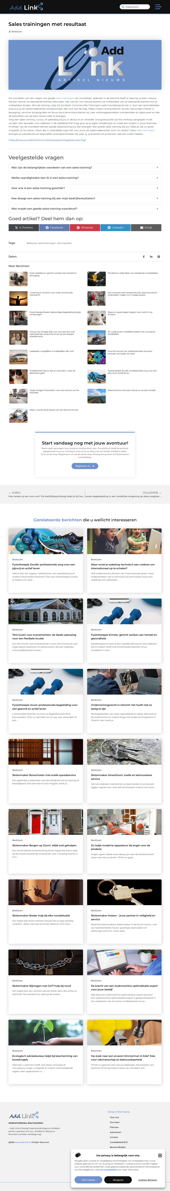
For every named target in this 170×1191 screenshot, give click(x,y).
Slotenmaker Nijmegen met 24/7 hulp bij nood (41, 985)
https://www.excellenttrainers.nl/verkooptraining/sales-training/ (47, 140)
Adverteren (115, 1132)
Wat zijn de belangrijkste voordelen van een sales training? (85, 167)
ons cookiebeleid (107, 1169)
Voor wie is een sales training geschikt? (85, 188)
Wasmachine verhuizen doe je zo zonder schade (132, 390)
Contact (114, 1137)
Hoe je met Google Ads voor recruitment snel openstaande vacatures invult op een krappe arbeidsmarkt (52, 334)
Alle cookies (88, 1180)
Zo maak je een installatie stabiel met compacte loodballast (131, 332)
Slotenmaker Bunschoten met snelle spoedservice (44, 775)
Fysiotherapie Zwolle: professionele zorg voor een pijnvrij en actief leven (132, 371)
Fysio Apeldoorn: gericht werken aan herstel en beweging (53, 274)
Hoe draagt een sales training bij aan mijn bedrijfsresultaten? (85, 198)
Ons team (115, 1122)
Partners (114, 1127)
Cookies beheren (147, 1180)
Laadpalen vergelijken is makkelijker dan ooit (52, 351)
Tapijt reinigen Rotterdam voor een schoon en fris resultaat (54, 391)
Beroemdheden (118, 1147)
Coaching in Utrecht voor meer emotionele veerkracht (51, 293)
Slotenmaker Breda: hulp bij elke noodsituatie (41, 915)
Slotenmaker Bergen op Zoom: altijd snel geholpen (44, 845)
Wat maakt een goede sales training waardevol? (85, 208)
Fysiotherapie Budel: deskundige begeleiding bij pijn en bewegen (55, 313)
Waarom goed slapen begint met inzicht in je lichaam (130, 313)
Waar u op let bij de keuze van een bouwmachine (54, 410)
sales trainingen (65, 98)
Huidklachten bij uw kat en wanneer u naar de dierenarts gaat (52, 371)
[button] (160, 1155)
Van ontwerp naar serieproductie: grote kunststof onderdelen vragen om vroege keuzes (132, 293)
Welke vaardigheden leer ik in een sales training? (85, 177)
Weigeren (118, 1180)
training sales (64, 243)
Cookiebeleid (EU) (119, 1142)
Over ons (114, 1117)
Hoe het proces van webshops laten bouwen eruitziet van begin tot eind (130, 352)
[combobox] (135, 6)
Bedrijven (17, 31)
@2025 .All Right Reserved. (28, 1142)
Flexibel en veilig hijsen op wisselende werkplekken (133, 273)
